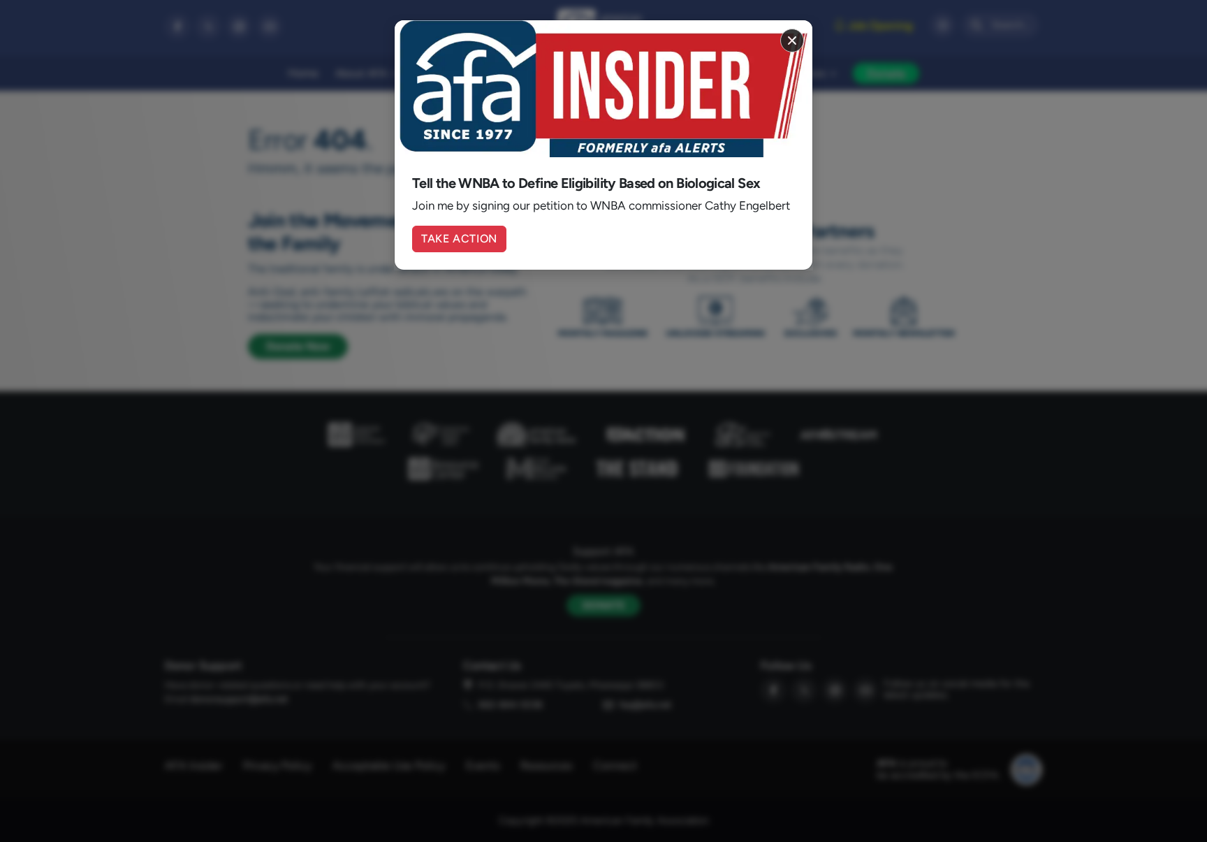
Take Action (459, 238)
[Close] (792, 40)
